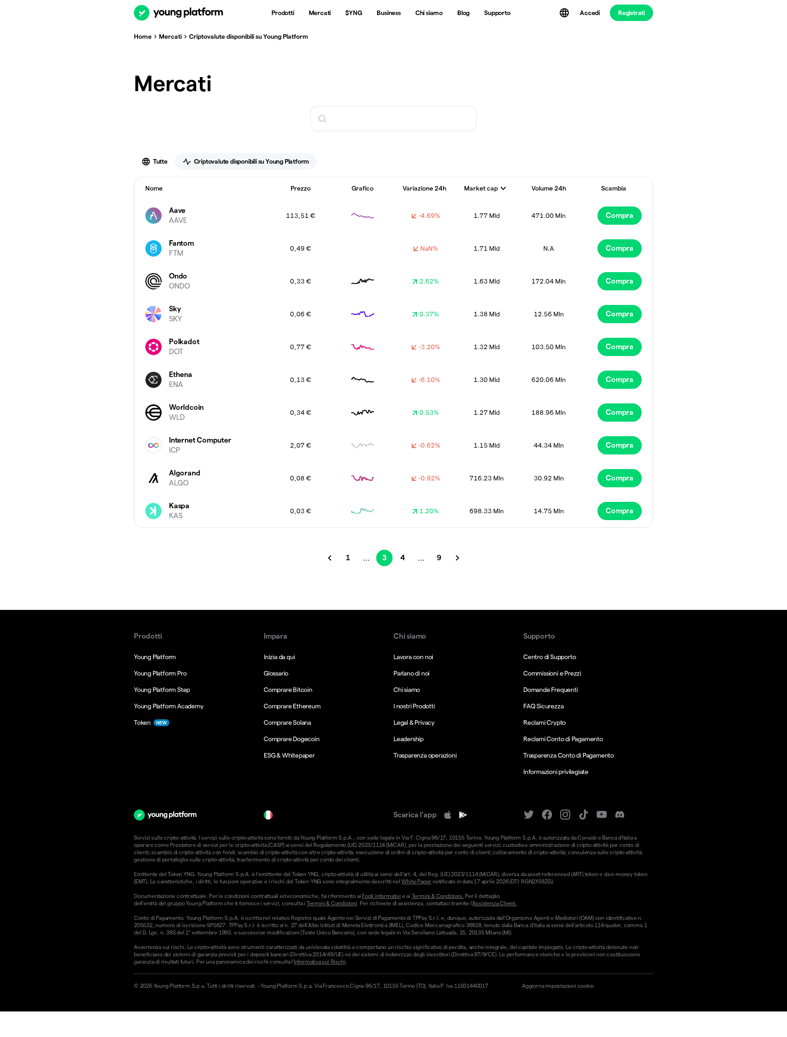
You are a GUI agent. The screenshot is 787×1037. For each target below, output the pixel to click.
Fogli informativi (381, 896)
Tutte (160, 161)
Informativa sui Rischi (320, 962)
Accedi (590, 12)
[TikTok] (583, 814)
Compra (620, 215)
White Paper (416, 881)
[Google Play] (463, 815)
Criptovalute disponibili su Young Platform (252, 161)
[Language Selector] (565, 12)
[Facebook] (547, 814)
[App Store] (448, 815)
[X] (528, 814)
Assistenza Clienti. (494, 903)
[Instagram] (565, 814)
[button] (583, 986)
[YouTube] (601, 814)
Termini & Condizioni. (438, 896)
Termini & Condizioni (332, 903)
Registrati (631, 12)
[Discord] (619, 814)
